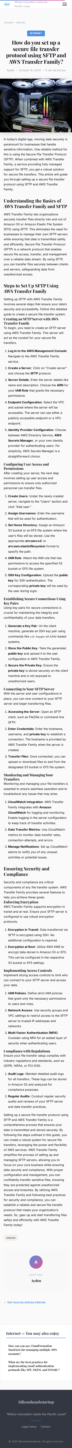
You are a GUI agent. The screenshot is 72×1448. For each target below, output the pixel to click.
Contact (45, 1426)
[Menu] (64, 4)
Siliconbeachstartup (36, 1401)
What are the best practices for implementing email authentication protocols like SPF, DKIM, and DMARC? (34, 1366)
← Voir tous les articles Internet (24, 1302)
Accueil (8, 22)
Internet (20, 22)
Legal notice (29, 1426)
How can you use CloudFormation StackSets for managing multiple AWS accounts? (32, 1350)
